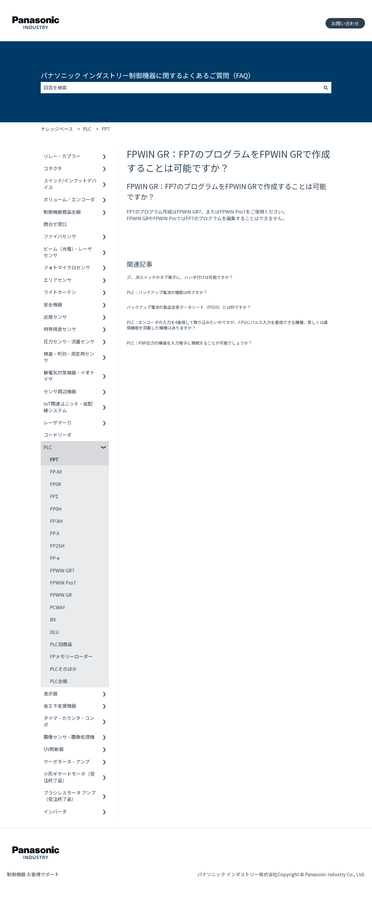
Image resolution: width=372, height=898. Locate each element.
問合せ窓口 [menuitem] (55, 224)
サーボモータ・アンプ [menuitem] (67, 761)
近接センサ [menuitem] (55, 316)
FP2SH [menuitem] (57, 545)
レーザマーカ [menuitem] (57, 422)
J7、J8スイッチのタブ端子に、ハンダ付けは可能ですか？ (180, 277)
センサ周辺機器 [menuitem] (60, 391)
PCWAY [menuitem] (57, 607)
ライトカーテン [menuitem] (60, 291)
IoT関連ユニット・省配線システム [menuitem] (68, 406)
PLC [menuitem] (48, 447)
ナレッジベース (57, 128)
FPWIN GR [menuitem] (61, 594)
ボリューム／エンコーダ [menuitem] (69, 199)
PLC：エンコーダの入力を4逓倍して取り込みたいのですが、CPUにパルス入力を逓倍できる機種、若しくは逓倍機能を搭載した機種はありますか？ (227, 325)
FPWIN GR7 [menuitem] (62, 570)
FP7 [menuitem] (54, 459)
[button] (104, 156)
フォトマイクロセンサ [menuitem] (67, 267)
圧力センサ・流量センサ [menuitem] (69, 341)
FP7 (106, 128)
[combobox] (180, 87)
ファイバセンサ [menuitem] (60, 236)
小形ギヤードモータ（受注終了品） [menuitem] (69, 777)
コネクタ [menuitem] (53, 168)
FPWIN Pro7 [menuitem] (63, 582)
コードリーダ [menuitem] (57, 434)
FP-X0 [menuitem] (56, 471)
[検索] (325, 87)
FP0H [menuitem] (56, 508)
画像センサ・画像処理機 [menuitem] (69, 736)
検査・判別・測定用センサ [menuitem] (69, 356)
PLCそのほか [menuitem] (63, 668)
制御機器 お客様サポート (33, 874)
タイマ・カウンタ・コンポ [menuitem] (69, 721)
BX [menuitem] (53, 619)
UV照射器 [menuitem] (54, 748)
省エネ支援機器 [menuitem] (60, 705)
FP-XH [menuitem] (56, 520)
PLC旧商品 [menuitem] (61, 644)
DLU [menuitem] (54, 631)
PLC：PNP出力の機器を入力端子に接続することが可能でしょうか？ (189, 343)
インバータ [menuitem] (55, 811)
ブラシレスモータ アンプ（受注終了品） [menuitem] (70, 795)
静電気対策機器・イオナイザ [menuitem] (69, 375)
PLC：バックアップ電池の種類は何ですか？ (167, 292)
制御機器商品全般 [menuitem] (62, 211)
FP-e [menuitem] (55, 557)
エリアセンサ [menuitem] (57, 279)
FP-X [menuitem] (54, 533)
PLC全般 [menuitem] (58, 680)
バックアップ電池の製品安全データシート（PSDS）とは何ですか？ (189, 307)
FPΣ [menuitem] (54, 496)
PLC (87, 128)
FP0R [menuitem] (55, 484)
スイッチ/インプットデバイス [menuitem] (70, 183)
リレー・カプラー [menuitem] (62, 156)
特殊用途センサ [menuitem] (60, 328)
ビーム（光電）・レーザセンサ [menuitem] (68, 252)
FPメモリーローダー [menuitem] (71, 656)
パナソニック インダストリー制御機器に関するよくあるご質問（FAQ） (148, 75)
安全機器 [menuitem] (53, 304)
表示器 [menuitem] (51, 693)
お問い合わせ (345, 23)
